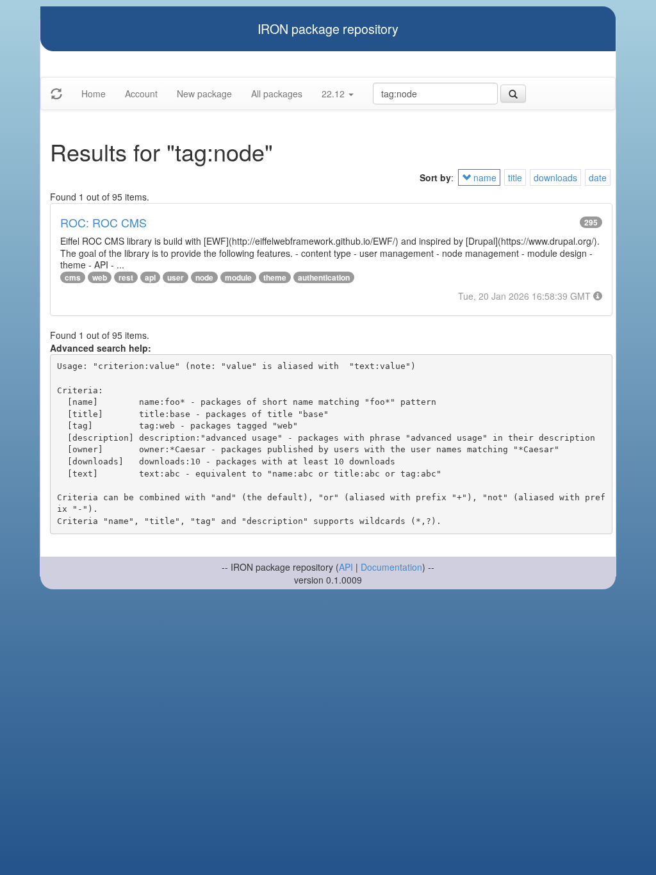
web (99, 277)
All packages (276, 93)
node (204, 277)
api (150, 277)
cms (73, 277)
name (483, 177)
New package (204, 93)
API (346, 566)
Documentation (391, 566)
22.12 (334, 93)
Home (93, 93)
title (515, 177)
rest (126, 277)
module (238, 277)
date (598, 177)
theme (274, 277)
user (175, 277)
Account (141, 93)
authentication (324, 277)
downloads (555, 177)
